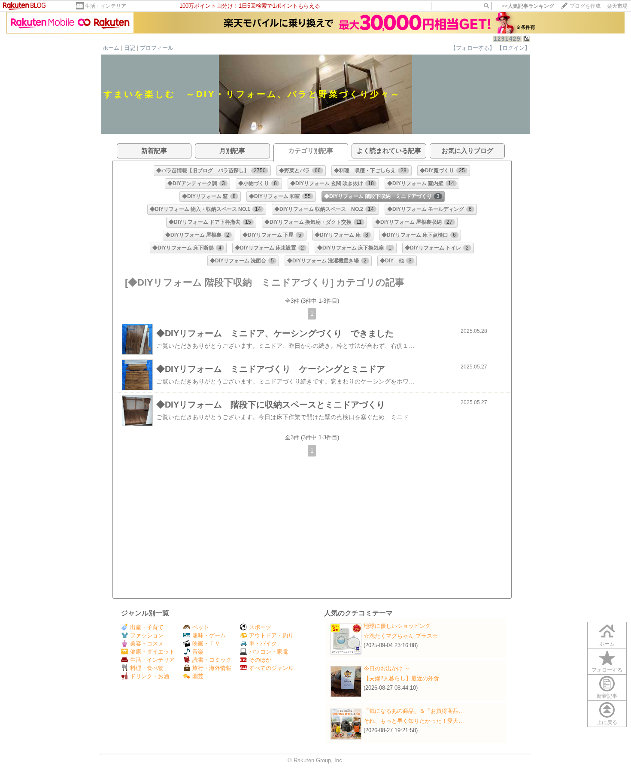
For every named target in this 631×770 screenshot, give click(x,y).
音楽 (197, 651)
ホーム (111, 48)
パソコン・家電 (268, 651)
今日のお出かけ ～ (387, 668)
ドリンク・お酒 (149, 676)
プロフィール (156, 48)
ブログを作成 (585, 6)
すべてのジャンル (271, 668)
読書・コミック (211, 660)
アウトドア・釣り (271, 635)
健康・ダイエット (152, 651)
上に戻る (607, 722)
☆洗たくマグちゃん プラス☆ (401, 636)
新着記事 (607, 696)
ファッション (147, 635)
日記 (129, 48)
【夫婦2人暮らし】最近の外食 (401, 678)
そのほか (260, 660)
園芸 (197, 676)
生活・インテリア (105, 6)
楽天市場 (617, 6)
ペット (200, 627)
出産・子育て (147, 627)
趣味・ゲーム (209, 635)
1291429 (507, 39)
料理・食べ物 (147, 668)
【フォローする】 (472, 48)
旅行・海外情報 (211, 668)
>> (528, 6)
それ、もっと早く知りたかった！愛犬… (414, 721)
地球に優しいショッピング (397, 626)
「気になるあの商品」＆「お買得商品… (414, 711)
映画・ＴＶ (206, 643)
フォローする (607, 670)
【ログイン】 (513, 48)
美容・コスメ (147, 643)
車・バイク (263, 643)
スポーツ (260, 627)
